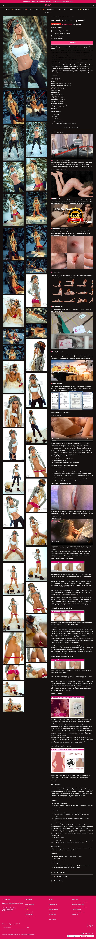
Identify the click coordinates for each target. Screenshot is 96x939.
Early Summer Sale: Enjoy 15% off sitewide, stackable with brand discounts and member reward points (48, 1)
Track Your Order (52, 914)
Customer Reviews (29, 904)
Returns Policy (52, 907)
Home (52, 17)
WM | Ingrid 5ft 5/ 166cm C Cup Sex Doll (64, 17)
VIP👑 (26, 909)
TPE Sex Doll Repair (76, 909)
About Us (27, 901)
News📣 (27, 907)
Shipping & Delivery (53, 909)
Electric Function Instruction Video (80, 901)
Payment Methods (53, 904)
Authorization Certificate (31, 917)
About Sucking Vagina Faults (78, 912)
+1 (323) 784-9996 (9, 909)
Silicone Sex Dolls (29, 912)
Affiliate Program (29, 914)
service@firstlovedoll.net (9, 907)
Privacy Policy (52, 912)
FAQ (50, 917)
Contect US (51, 901)
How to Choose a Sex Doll (77, 904)
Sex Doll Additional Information (79, 907)
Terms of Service (52, 919)
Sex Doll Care (75, 914)
